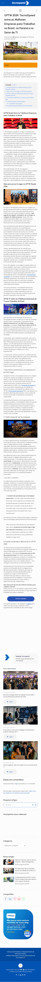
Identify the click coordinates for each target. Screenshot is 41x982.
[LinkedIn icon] (20, 975)
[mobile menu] (2, 3)
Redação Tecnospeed (20, 37)
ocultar (14, 85)
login (16, 783)
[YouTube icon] (18, 975)
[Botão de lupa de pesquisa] (35, 805)
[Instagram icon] (22, 975)
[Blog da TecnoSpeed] (20, 2)
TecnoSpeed (19, 957)
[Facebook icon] (16, 975)
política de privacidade (25, 971)
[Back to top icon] (20, 966)
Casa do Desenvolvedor (26, 955)
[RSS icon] (24, 975)
